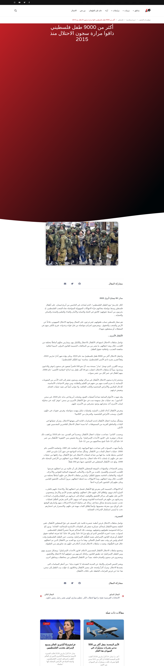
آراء (110, 2)
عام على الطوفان (100, 2)
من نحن (88, 2)
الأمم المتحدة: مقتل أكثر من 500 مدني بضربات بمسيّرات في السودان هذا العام (103, 647)
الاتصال (80, 2)
